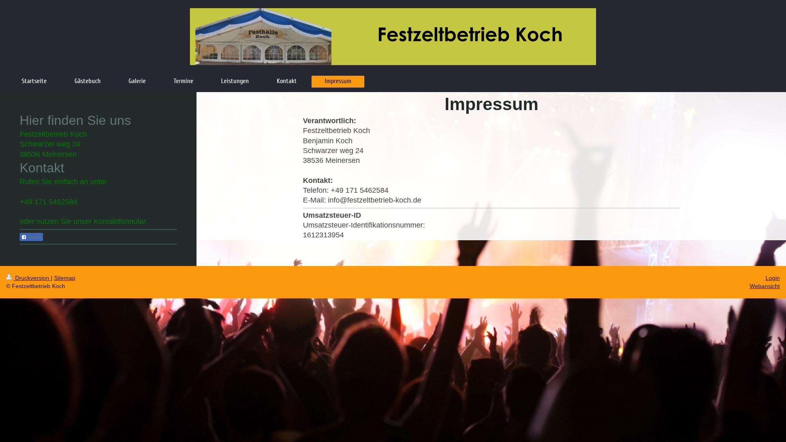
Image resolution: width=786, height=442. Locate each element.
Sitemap (64, 278)
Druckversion (32, 278)
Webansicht (765, 286)
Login (773, 278)
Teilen (34, 237)
